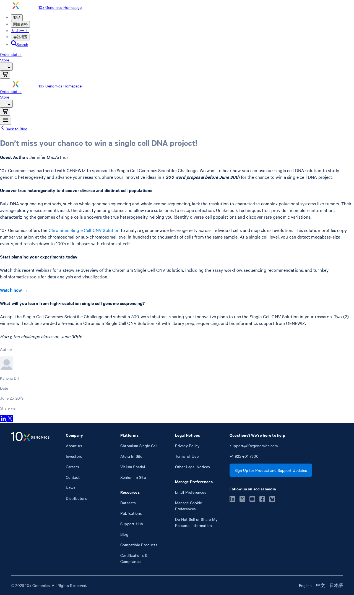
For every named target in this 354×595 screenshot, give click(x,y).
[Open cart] (5, 75)
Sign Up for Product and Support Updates (271, 470)
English (305, 585)
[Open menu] (5, 120)
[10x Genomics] (30, 498)
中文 (320, 585)
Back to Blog (16, 128)
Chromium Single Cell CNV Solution (84, 230)
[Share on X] (10, 420)
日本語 (336, 585)
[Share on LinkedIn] (3, 420)
